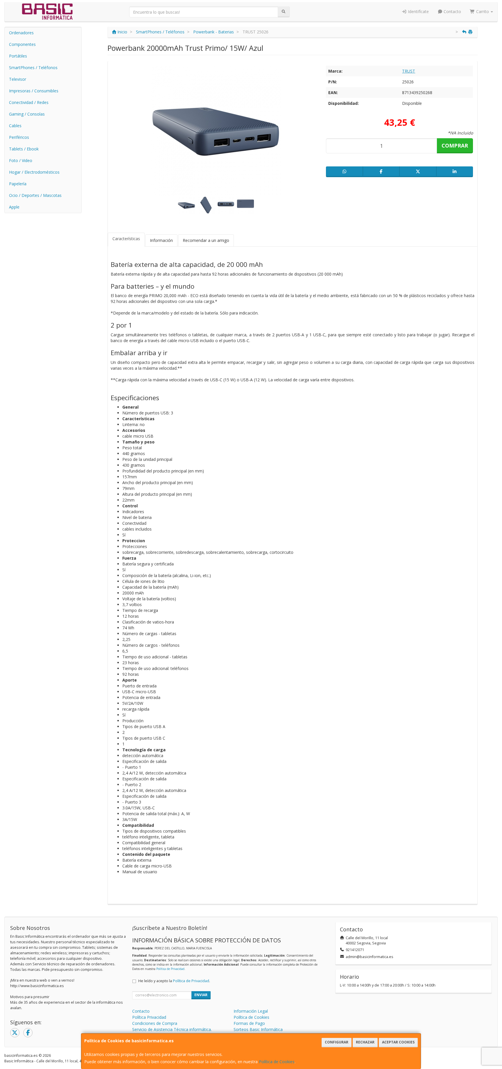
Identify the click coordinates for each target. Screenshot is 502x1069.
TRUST (408, 71)
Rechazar (365, 1042)
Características (126, 238)
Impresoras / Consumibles (33, 91)
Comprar (455, 145)
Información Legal (251, 1011)
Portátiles (18, 56)
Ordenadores (21, 32)
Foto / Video (20, 160)
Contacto (451, 11)
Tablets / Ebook (24, 149)
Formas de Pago (249, 1023)
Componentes (22, 44)
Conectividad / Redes (29, 102)
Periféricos (19, 137)
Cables (15, 125)
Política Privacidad (149, 1017)
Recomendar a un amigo (206, 240)
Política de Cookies (277, 1061)
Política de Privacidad (170, 969)
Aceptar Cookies (398, 1042)
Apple (14, 207)
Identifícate (418, 11)
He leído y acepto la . (174, 980)
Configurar (336, 1042)
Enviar (200, 994)
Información (161, 240)
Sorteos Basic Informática (258, 1029)
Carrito (482, 11)
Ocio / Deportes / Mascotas (35, 195)
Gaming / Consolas (27, 114)
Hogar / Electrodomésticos (34, 172)
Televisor (17, 79)
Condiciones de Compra (154, 1023)
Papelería (17, 183)
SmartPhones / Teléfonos (33, 67)
